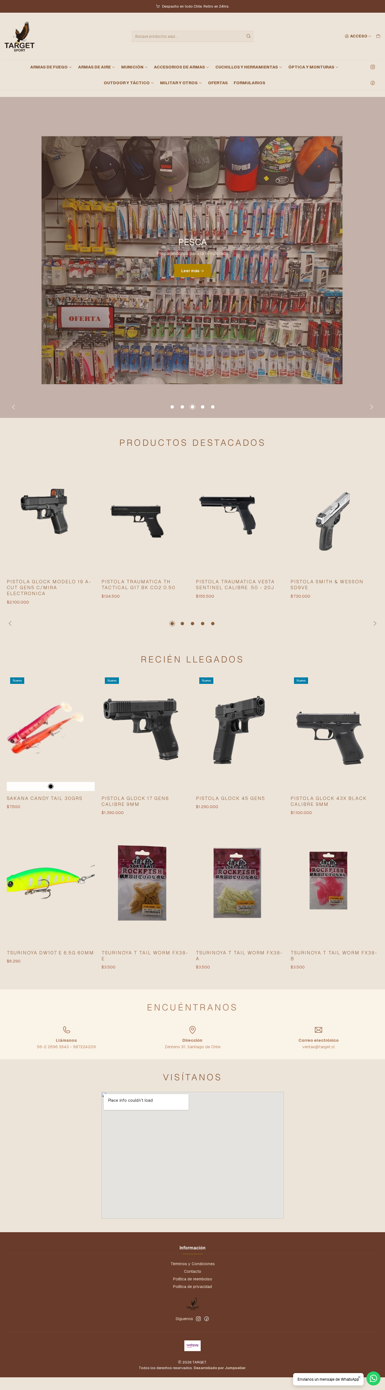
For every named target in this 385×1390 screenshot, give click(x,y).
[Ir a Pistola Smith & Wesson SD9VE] (335, 515)
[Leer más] (192, 257)
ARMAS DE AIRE (94, 67)
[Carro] (378, 36)
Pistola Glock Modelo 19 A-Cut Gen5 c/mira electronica (49, 587)
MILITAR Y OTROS (179, 82)
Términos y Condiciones (193, 1263)
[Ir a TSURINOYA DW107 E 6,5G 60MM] (51, 886)
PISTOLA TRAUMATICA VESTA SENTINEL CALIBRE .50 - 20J (235, 584)
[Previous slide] (14, 407)
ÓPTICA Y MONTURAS (311, 67)
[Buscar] (248, 36)
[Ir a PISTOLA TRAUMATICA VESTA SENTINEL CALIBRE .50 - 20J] (240, 515)
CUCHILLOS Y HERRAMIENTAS (246, 67)
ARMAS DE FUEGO (49, 67)
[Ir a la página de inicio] (19, 36)
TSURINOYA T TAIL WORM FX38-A (239, 956)
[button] (172, 407)
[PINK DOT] (51, 786)
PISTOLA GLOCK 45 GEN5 (230, 798)
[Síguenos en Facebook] (372, 83)
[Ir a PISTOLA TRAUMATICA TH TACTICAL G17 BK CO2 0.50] (145, 515)
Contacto (192, 1271)
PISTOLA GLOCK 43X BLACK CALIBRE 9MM (329, 801)
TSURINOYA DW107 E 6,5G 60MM (50, 953)
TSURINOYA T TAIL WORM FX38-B (334, 956)
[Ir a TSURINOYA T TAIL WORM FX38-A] (240, 886)
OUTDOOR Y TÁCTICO (127, 82)
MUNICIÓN (132, 67)
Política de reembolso (192, 1279)
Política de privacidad (192, 1286)
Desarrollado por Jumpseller (219, 1367)
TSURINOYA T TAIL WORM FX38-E (144, 956)
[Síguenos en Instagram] (372, 67)
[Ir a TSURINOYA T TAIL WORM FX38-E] (145, 886)
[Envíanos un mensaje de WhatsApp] (373, 1378)
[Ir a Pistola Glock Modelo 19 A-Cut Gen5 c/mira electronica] (51, 515)
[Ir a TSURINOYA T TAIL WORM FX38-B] (335, 886)
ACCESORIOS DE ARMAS (179, 67)
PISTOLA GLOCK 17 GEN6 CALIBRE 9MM (135, 801)
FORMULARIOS (249, 82)
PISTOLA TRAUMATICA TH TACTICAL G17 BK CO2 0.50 (138, 584)
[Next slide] (370, 407)
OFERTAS (218, 82)
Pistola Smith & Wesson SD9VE (327, 584)
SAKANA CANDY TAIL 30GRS (45, 798)
